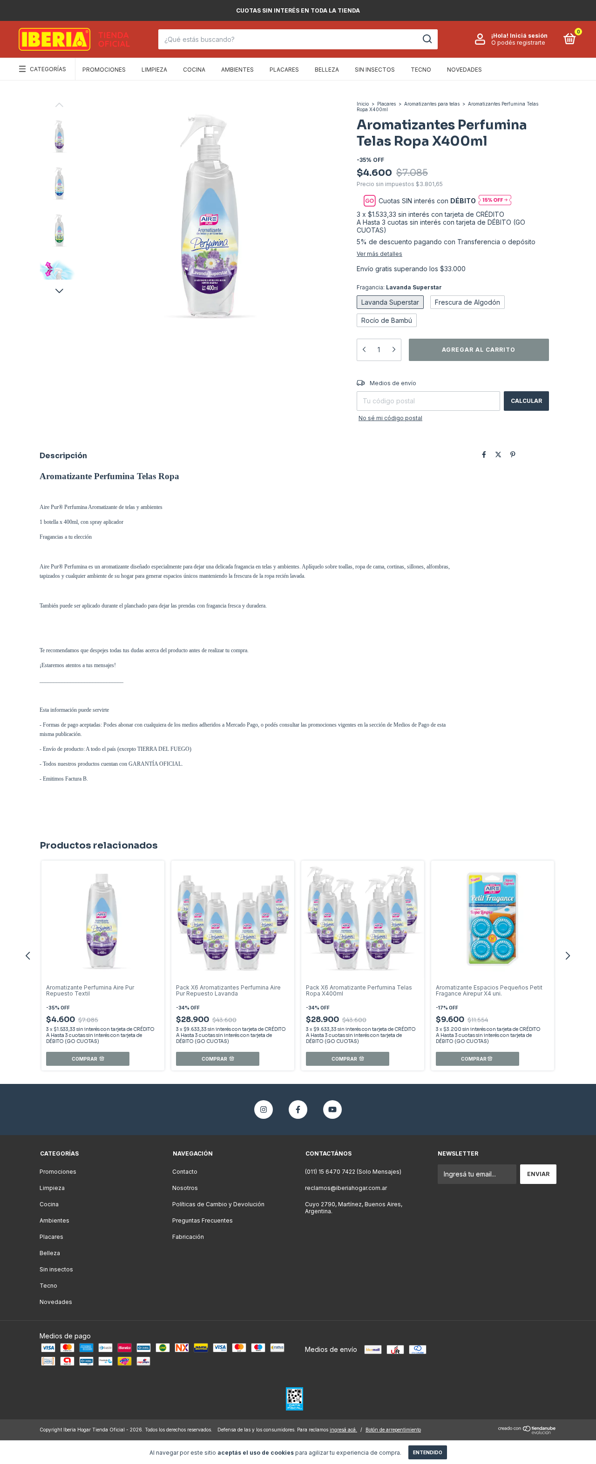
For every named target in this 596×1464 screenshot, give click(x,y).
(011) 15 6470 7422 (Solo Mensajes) (353, 1171)
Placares (284, 69)
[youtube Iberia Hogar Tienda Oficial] (332, 1109)
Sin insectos (375, 69)
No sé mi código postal (390, 417)
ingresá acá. (343, 1429)
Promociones (104, 69)
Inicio (363, 104)
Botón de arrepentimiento (393, 1429)
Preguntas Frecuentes (202, 1220)
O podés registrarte (518, 42)
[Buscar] (426, 39)
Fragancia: (399, 287)
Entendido (427, 1452)
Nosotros (185, 1187)
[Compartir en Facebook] (484, 455)
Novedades (464, 69)
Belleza (327, 69)
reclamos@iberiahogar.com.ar (346, 1187)
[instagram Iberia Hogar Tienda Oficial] (263, 1109)
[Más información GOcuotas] (495, 201)
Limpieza (154, 69)
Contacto (184, 1171)
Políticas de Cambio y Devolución (218, 1204)
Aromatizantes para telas (432, 104)
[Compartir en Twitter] (498, 455)
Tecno (421, 69)
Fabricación (188, 1236)
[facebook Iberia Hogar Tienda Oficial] (298, 1109)
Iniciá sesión (529, 35)
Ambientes (237, 69)
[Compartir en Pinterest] (512, 455)
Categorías (48, 69)
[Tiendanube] (527, 1432)
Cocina (194, 69)
